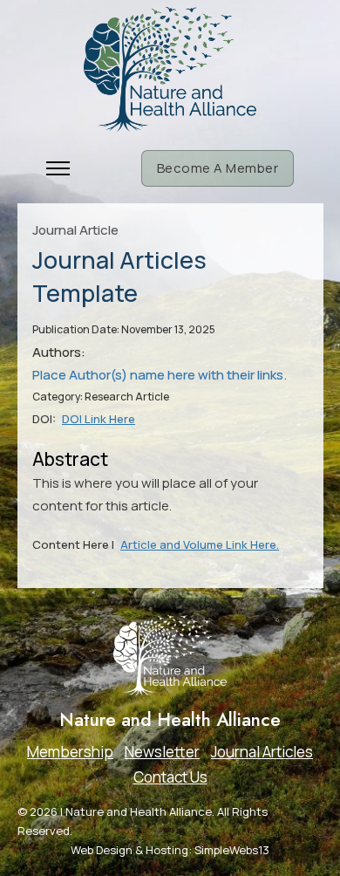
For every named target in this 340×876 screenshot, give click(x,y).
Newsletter (162, 752)
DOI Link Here (98, 419)
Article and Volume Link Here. (199, 544)
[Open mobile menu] (58, 168)
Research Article (127, 396)
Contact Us (170, 777)
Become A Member (218, 168)
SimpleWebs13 (231, 850)
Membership (70, 752)
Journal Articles (262, 752)
